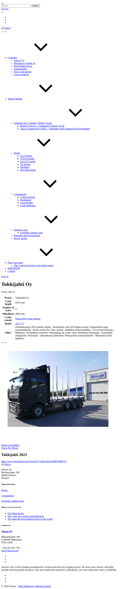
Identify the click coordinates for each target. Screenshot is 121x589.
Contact (11, 271)
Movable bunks (28, 170)
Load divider (26, 202)
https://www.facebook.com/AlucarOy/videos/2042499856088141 (33, 461)
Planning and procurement (27, 235)
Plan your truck (15, 262)
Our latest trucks (16, 513)
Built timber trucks (23, 66)
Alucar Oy (19, 60)
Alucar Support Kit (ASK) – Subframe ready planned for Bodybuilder (55, 128)
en (4, 8)
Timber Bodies (15, 98)
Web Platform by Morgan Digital (34, 586)
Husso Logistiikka (10, 445)
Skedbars (24, 167)
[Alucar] (6, 464)
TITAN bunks (27, 158)
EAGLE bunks (27, 161)
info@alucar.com (9, 550)
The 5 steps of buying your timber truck (33, 265)
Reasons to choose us (24, 63)
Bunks (17, 153)
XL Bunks (25, 164)
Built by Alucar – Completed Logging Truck (42, 126)
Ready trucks (20, 238)
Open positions (21, 74)
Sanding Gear (21, 230)
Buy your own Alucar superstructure (26, 516)
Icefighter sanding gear (31, 232)
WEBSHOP (14, 268)
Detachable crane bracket (27, 318)
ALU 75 (19, 323)
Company (12, 57)
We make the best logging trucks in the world (30, 519)
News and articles (23, 71)
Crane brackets (27, 197)
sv (7, 8)
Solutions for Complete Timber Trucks (33, 123)
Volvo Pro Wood (9, 448)
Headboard (25, 200)
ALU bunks (26, 155)
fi (2, 8)
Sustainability (20, 69)
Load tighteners (28, 205)
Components (20, 194)
